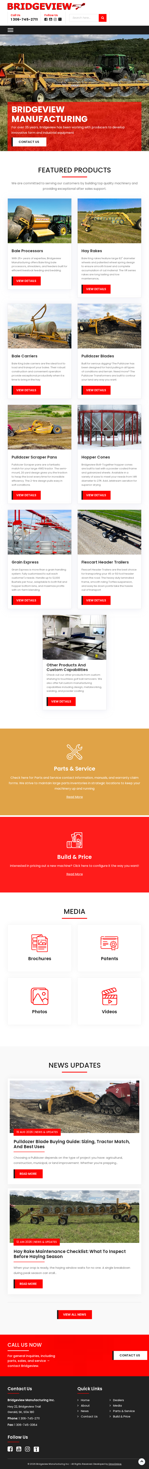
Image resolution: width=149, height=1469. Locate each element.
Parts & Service (124, 1411)
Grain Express (25, 562)
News (85, 1411)
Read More (74, 797)
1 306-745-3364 (25, 1425)
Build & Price (121, 1416)
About (85, 1405)
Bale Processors (27, 250)
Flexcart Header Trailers (105, 562)
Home (85, 1400)
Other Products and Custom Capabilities (67, 667)
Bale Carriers (24, 356)
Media (117, 1405)
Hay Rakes (91, 250)
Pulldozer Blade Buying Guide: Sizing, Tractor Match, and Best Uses (72, 1144)
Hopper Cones (95, 457)
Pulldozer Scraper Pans (34, 457)
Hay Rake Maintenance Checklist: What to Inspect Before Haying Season (70, 1254)
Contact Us (89, 1416)
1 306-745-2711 (24, 19)
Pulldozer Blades (97, 356)
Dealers (118, 1400)
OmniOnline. (115, 1464)
